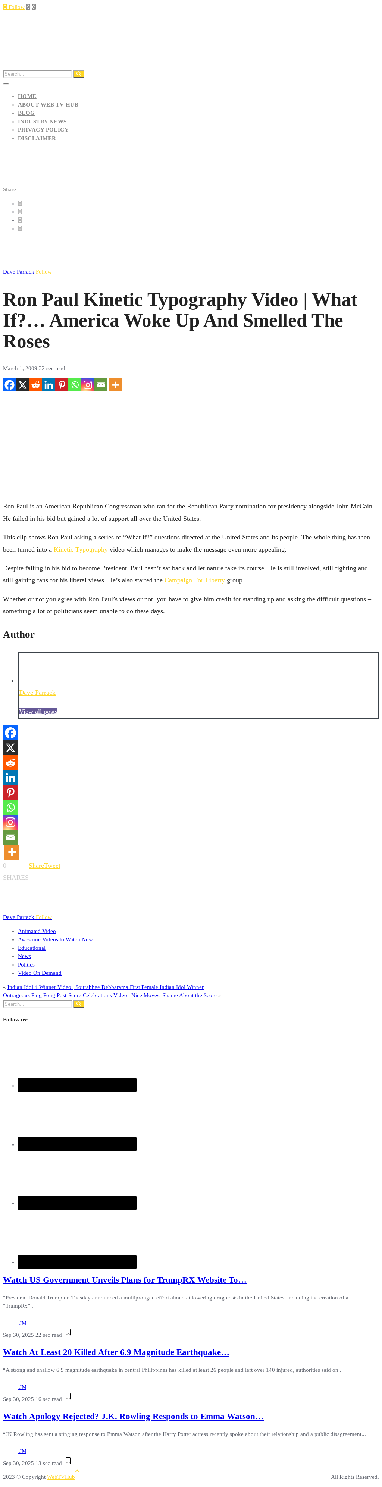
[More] (115, 384)
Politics (26, 965)
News (24, 956)
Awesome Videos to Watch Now (55, 939)
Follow (16, 7)
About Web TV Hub (48, 105)
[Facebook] (9, 384)
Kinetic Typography (81, 549)
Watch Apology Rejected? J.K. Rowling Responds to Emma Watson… (133, 1416)
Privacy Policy (43, 130)
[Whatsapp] (74, 384)
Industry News (42, 122)
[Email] (100, 384)
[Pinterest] (61, 384)
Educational (32, 948)
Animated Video (37, 931)
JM (22, 1323)
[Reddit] (35, 384)
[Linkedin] (48, 384)
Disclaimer (37, 138)
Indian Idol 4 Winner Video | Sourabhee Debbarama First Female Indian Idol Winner (105, 987)
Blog (26, 113)
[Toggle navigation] (6, 84)
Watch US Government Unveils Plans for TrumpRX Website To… (125, 1280)
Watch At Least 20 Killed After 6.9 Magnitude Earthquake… (116, 1352)
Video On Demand (40, 973)
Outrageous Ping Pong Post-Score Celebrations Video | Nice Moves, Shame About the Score (110, 995)
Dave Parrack (27, 272)
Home (27, 96)
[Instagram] (87, 384)
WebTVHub (61, 1477)
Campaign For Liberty (195, 580)
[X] (22, 384)
